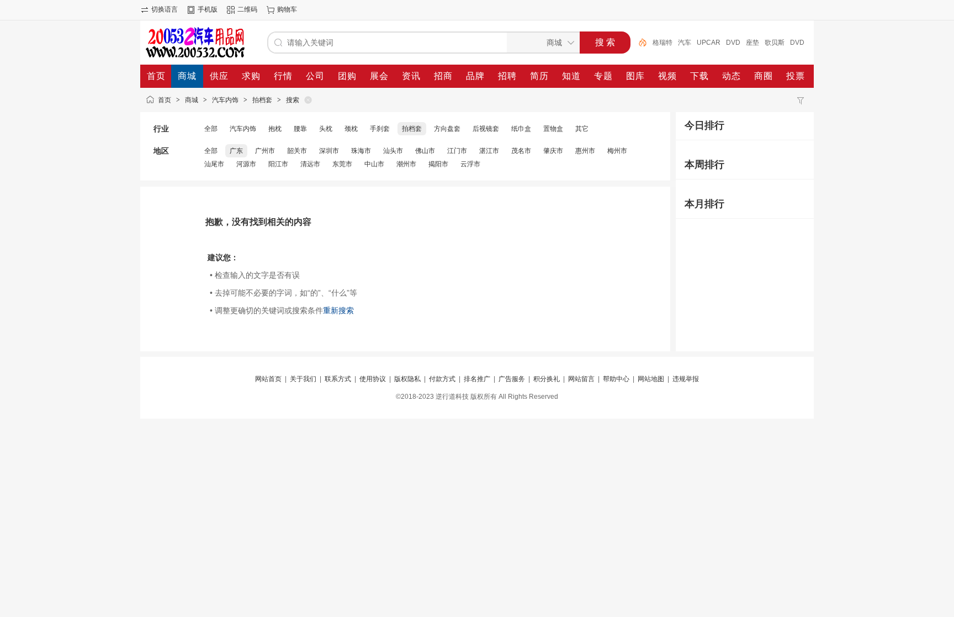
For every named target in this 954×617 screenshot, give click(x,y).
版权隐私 (407, 379)
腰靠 (300, 129)
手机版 (208, 9)
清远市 (310, 164)
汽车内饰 (225, 100)
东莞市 (342, 164)
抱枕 (275, 129)
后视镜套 (486, 129)
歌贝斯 (775, 42)
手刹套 (380, 129)
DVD (733, 42)
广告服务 (512, 379)
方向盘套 (447, 129)
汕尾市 (214, 164)
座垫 (752, 42)
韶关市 (297, 151)
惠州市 (585, 151)
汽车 (684, 42)
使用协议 (372, 379)
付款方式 (442, 379)
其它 (582, 129)
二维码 (247, 9)
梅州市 (617, 151)
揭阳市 (438, 164)
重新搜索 (338, 310)
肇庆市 (553, 151)
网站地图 (651, 379)
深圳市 (329, 151)
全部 (211, 129)
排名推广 (477, 379)
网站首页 (268, 379)
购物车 (287, 9)
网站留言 (581, 379)
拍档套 (262, 100)
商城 (191, 100)
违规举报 (685, 379)
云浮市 (470, 164)
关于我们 (303, 379)
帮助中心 (616, 379)
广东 (236, 151)
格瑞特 (662, 42)
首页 (164, 100)
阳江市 (278, 164)
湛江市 (489, 151)
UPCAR (708, 42)
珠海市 (361, 151)
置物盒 (553, 129)
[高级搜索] (638, 42)
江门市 (457, 151)
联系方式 (338, 379)
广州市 (265, 151)
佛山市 (425, 151)
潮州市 (406, 164)
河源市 (246, 164)
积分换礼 (546, 379)
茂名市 (521, 151)
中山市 (374, 164)
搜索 (292, 100)
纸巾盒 (521, 129)
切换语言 (164, 9)
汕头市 (393, 151)
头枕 (325, 129)
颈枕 (351, 129)
